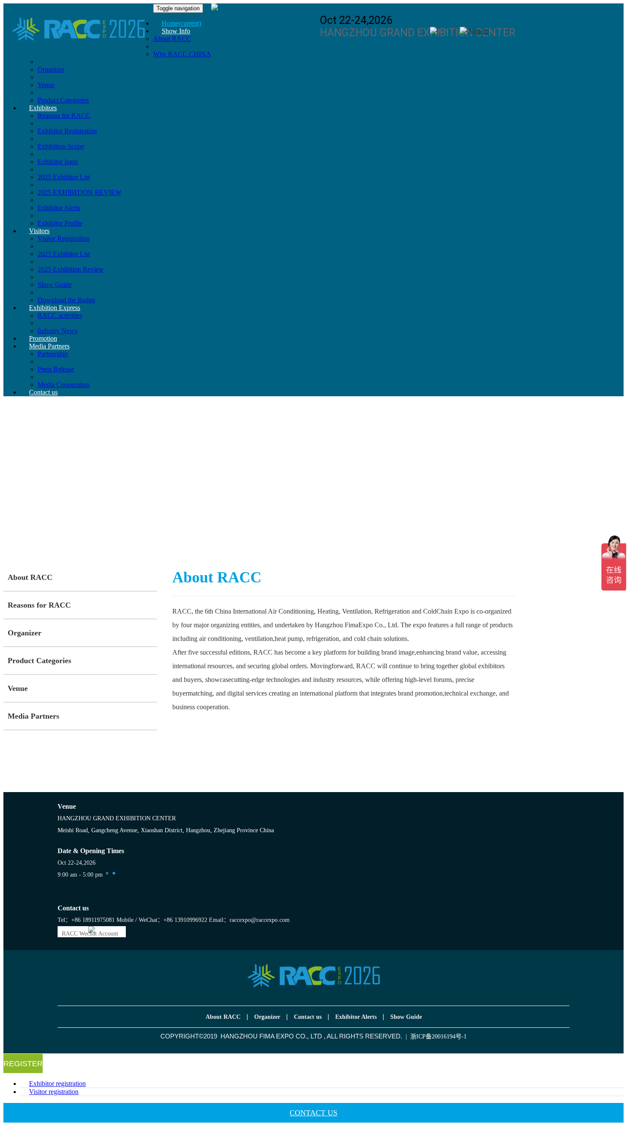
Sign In (478, 31)
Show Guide (55, 284)
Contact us (43, 392)
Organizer (51, 69)
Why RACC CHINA (182, 54)
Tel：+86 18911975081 (86, 920)
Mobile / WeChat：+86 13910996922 (161, 920)
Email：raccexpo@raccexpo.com (249, 920)
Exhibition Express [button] (54, 307)
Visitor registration (53, 1091)
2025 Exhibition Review (71, 269)
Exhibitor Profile (60, 223)
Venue (46, 84)
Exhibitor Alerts (59, 207)
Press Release (56, 369)
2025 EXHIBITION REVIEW (80, 192)
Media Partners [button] (49, 346)
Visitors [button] (39, 230)
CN (444, 31)
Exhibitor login (58, 161)
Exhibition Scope (61, 146)
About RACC (30, 577)
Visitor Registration (64, 238)
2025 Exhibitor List (64, 177)
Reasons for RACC (39, 605)
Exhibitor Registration (67, 131)
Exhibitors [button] (43, 107)
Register (23, 1063)
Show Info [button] (176, 31)
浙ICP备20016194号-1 (438, 1036)
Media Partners (33, 716)
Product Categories (39, 660)
